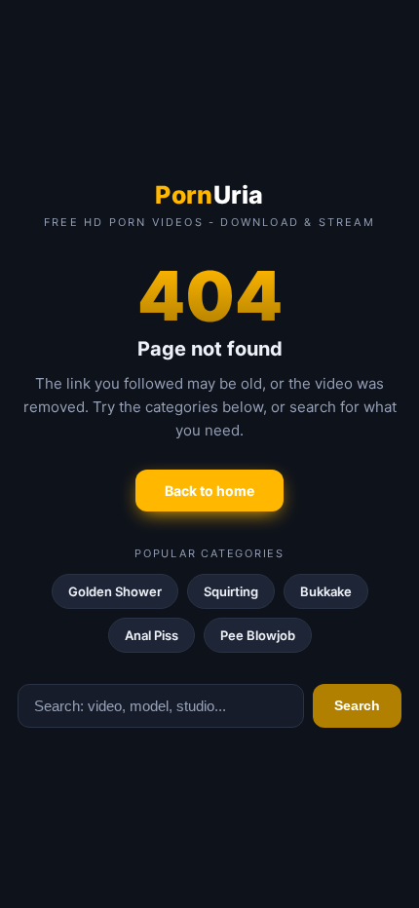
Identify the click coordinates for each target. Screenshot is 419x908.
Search (357, 705)
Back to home (209, 490)
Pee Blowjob (257, 635)
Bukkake (326, 591)
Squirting (231, 591)
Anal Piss (151, 635)
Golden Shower (115, 591)
